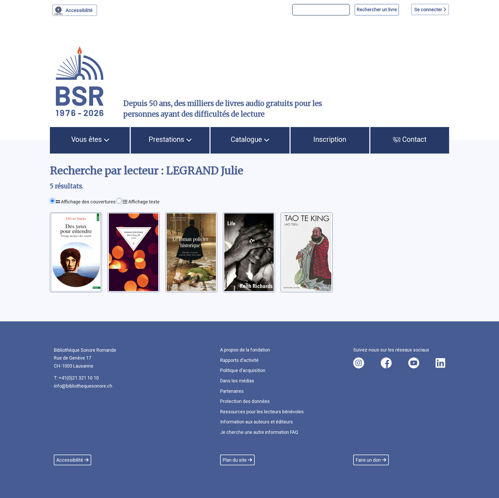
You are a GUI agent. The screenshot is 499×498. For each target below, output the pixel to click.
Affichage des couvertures (88, 201)
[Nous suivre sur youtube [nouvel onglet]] (413, 362)
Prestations (167, 139)
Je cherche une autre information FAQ (259, 432)
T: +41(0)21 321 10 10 (76, 378)
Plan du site (235, 460)
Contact (413, 139)
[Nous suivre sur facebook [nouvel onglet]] (386, 362)
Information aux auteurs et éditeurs (256, 421)
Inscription (329, 139)
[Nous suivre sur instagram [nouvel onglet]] (358, 362)
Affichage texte (143, 201)
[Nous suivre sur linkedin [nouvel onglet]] (440, 362)
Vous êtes (87, 139)
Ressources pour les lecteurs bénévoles (262, 411)
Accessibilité (79, 10)
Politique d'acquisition (242, 370)
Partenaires (232, 391)
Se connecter (428, 9)
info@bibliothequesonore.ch (83, 386)
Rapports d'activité (239, 360)
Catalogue (247, 139)
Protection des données (245, 401)
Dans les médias (237, 380)
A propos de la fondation (245, 350)
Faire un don (368, 460)
